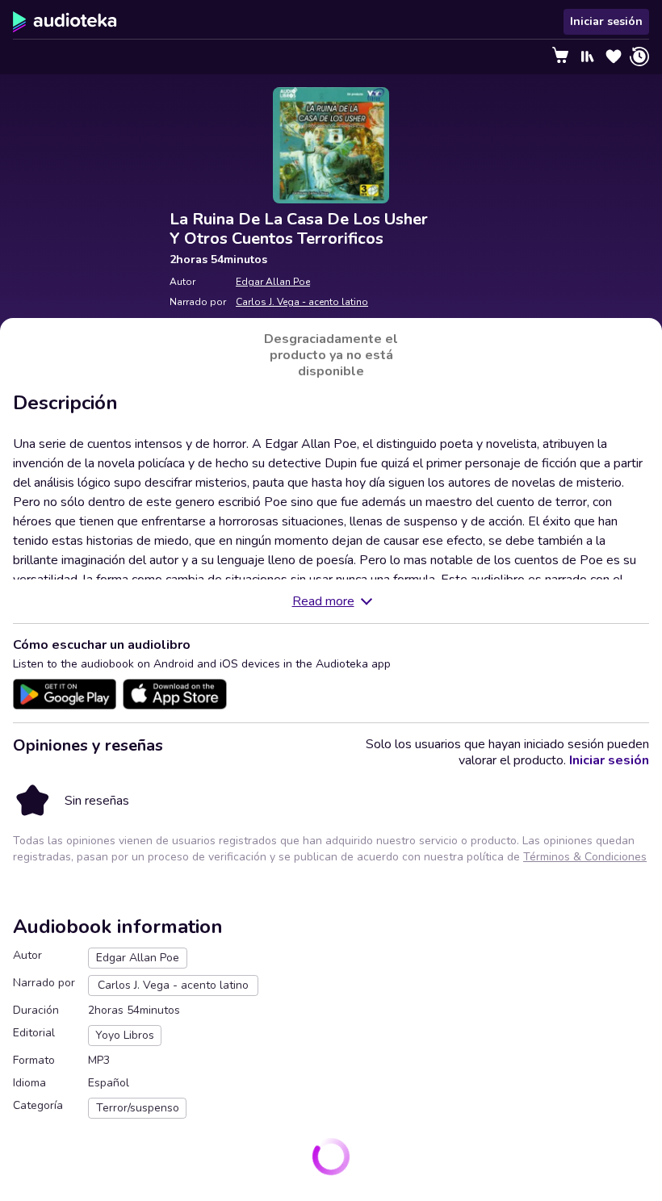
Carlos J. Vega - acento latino (302, 301)
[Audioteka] (65, 22)
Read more (323, 601)
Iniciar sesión (606, 21)
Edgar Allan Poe (273, 281)
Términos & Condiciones (585, 856)
